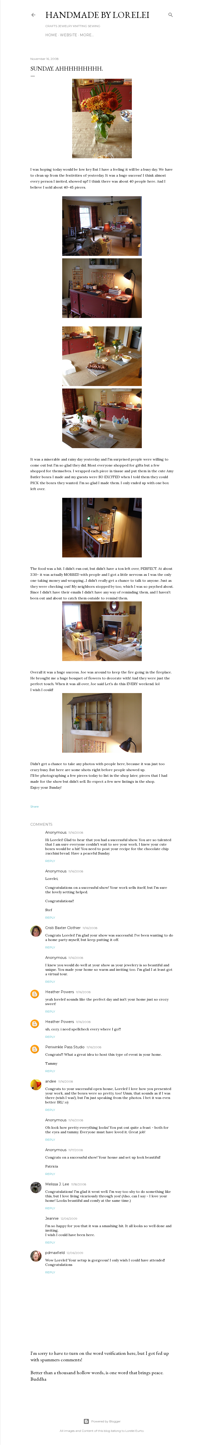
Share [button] (34, 806)
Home (51, 35)
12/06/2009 (69, 1218)
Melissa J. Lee (57, 1184)
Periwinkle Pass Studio (65, 1047)
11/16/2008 (75, 832)
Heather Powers (59, 992)
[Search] (171, 14)
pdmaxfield (55, 1252)
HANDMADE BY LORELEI (97, 15)
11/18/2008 (78, 1184)
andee (50, 1081)
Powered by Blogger (106, 1421)
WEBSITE (68, 35)
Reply (50, 861)
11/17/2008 (75, 1150)
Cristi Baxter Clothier (63, 928)
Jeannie (52, 1218)
